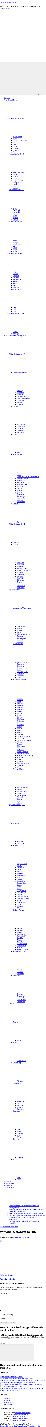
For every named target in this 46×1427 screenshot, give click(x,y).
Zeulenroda (21, 1002)
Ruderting (20, 432)
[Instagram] (20, 43)
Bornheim (20, 704)
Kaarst (19, 727)
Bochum (20, 700)
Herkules (16, 182)
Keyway (16, 214)
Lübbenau (20, 486)
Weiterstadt (21, 586)
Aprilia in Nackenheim (22, 1413)
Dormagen (20, 705)
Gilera (15, 178)
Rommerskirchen (23, 754)
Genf (19, 1180)
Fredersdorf (21, 480)
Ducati (15, 152)
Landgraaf (20, 1107)
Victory (15, 309)
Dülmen (20, 707)
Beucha (19, 866)
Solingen (20, 761)
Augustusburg (22, 864)
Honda (15, 184)
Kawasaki (16, 212)
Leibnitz (20, 1131)
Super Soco (17, 279)
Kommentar (4, 1293)
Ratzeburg (20, 974)
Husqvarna (16, 186)
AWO (15, 142)
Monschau (20, 738)
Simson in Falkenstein (20, 1415)
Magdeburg (21, 940)
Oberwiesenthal (22, 896)
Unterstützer (8, 1185)
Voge (14, 311)
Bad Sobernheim (22, 787)
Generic (15, 176)
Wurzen (19, 908)
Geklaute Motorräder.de (8, 3)
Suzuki (15, 281)
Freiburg (20, 391)
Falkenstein (21, 875)
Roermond (20, 1109)
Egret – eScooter (18, 172)
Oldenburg (20, 674)
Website (2, 1319)
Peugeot (15, 250)
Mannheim (20, 395)
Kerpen (19, 729)
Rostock (20, 636)
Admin (27, 1237)
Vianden (20, 1081)
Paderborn (20, 750)
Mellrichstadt (21, 426)
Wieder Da (8, 1181)
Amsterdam (21, 1101)
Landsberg (20, 938)
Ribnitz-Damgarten (23, 634)
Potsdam (20, 492)
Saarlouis (20, 841)
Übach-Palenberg (23, 763)
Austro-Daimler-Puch (20, 140)
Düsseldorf (20, 709)
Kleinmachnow (22, 484)
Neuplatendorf (22, 944)
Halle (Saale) (21, 936)
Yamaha (15, 332)
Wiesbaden (20, 588)
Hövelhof (20, 725)
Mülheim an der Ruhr (24, 740)
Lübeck (19, 970)
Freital (19, 877)
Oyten (19, 677)
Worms (19, 803)
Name (2, 1311)
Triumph (16, 287)
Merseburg (20, 942)
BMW (15, 146)
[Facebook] (20, 26)
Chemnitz (20, 868)
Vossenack (20, 765)
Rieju (14, 272)
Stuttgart (20, 404)
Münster (20, 742)
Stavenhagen (21, 638)
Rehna (19, 632)
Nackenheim (21, 795)
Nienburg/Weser (22, 672)
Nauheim (20, 582)
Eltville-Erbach (22, 568)
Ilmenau (20, 994)
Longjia (15, 220)
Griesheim (20, 574)
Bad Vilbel (20, 563)
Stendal (19, 948)
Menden (20, 734)
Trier (18, 801)
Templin (20, 500)
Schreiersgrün (21, 902)
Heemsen (20, 668)
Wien (19, 1137)
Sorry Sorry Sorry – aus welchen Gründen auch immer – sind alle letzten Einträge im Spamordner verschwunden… (27, 1217)
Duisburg (20, 711)
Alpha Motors (17, 137)
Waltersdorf (21, 502)
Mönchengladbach (23, 736)
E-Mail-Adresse (6, 1315)
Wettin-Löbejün (22, 949)
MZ (14, 246)
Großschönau (21, 883)
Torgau (19, 904)
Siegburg (20, 757)
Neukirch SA (21, 893)
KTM (15, 216)
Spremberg (20, 496)
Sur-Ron (16, 278)
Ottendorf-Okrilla (23, 898)
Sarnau (19, 584)
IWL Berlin (17, 210)
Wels (18, 1135)
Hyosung (16, 188)
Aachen (19, 698)
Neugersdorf (21, 891)
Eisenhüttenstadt (22, 479)
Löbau (19, 889)
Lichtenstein (21, 887)
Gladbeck (20, 719)
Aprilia (15, 139)
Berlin (19, 452)
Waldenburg (21, 906)
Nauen (19, 488)
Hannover (20, 666)
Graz (18, 1129)
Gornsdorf (20, 879)
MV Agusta (17, 244)
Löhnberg (20, 580)
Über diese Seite (9, 1183)
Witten (19, 767)
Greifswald (21, 626)
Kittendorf (20, 628)
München (20, 428)
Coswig (19, 869)
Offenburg (20, 400)
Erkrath (19, 713)
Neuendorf (20, 996)
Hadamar (20, 576)
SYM (15, 283)
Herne (19, 723)
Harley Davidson (18, 180)
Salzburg (20, 1133)
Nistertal (20, 797)
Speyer (19, 799)
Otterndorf (20, 676)
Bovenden (20, 664)
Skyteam (16, 276)
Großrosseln (21, 843)
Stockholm (20, 1157)
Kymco (15, 218)
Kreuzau (20, 732)
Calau (19, 475)
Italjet (15, 208)
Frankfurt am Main (23, 570)
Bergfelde (20, 473)
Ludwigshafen (22, 791)
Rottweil (20, 402)
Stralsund (20, 642)
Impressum (8, 1404)
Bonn (19, 702)
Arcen (19, 1103)
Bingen (19, 789)
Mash (15, 240)
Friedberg (20, 572)
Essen (19, 715)
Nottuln (19, 744)
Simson (15, 274)
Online (15, 248)
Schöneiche (21, 498)
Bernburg (20, 928)
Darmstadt (20, 565)
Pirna (19, 900)
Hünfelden (20, 578)
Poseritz (19, 630)
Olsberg (19, 748)
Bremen (19, 522)
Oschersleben (21, 946)
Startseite (7, 98)
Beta (14, 144)
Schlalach (20, 494)
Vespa (15, 307)
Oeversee (20, 972)
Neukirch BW (22, 396)
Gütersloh (20, 721)
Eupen (19, 1040)
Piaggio (15, 251)
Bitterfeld (20, 930)
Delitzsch (20, 871)
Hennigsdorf (21, 482)
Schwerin (20, 640)
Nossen (19, 894)
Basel (19, 1178)
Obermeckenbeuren (23, 398)
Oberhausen (21, 746)
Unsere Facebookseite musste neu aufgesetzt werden (26, 1213)
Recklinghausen (22, 752)
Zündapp (16, 334)
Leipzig (19, 885)
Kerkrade (20, 1105)
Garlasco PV (21, 1061)
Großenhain (21, 881)
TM (14, 285)
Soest (19, 759)
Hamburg (16, 542)
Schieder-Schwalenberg (25, 755)
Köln (19, 730)
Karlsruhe (20, 393)
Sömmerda (20, 998)
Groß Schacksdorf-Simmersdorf (28, 477)
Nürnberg (20, 430)
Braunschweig (22, 662)
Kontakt (7, 1400)
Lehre (19, 670)
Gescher (20, 717)
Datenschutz (8, 1402)
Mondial (16, 242)
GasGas (15, 174)
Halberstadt (21, 934)
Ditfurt (19, 932)
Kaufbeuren (21, 424)
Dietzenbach (21, 566)
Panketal (20, 490)
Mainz (19, 793)
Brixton (15, 150)
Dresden (20, 873)
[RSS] (20, 59)
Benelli (15, 148)
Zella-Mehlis (21, 1000)
